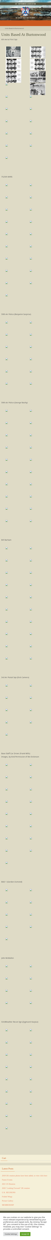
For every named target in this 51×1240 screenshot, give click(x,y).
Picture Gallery (7, 1201)
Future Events (7, 1180)
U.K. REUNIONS (8, 1192)
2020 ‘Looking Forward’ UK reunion (16, 1188)
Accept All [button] (25, 1234)
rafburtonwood (9, 3)
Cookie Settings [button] (11, 1234)
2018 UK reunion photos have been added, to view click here (24, 1176)
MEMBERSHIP (8, 1205)
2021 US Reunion (8, 1184)
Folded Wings (7, 1197)
